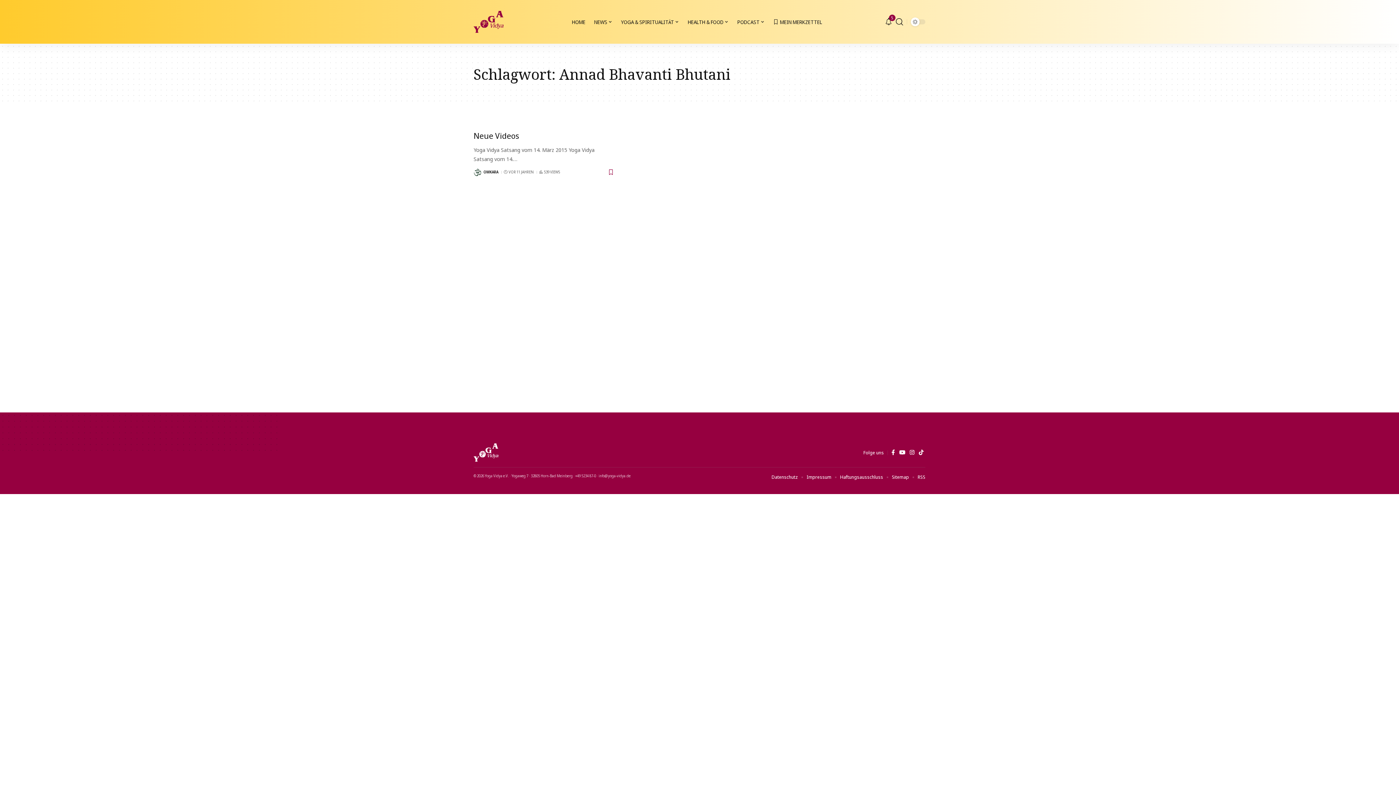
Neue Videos (496, 135)
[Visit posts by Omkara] (478, 172)
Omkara (490, 172)
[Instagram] (912, 452)
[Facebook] (893, 452)
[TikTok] (921, 452)
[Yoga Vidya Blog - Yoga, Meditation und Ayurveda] (488, 22)
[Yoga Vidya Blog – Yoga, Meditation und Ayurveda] (486, 452)
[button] (899, 22)
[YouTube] (902, 452)
